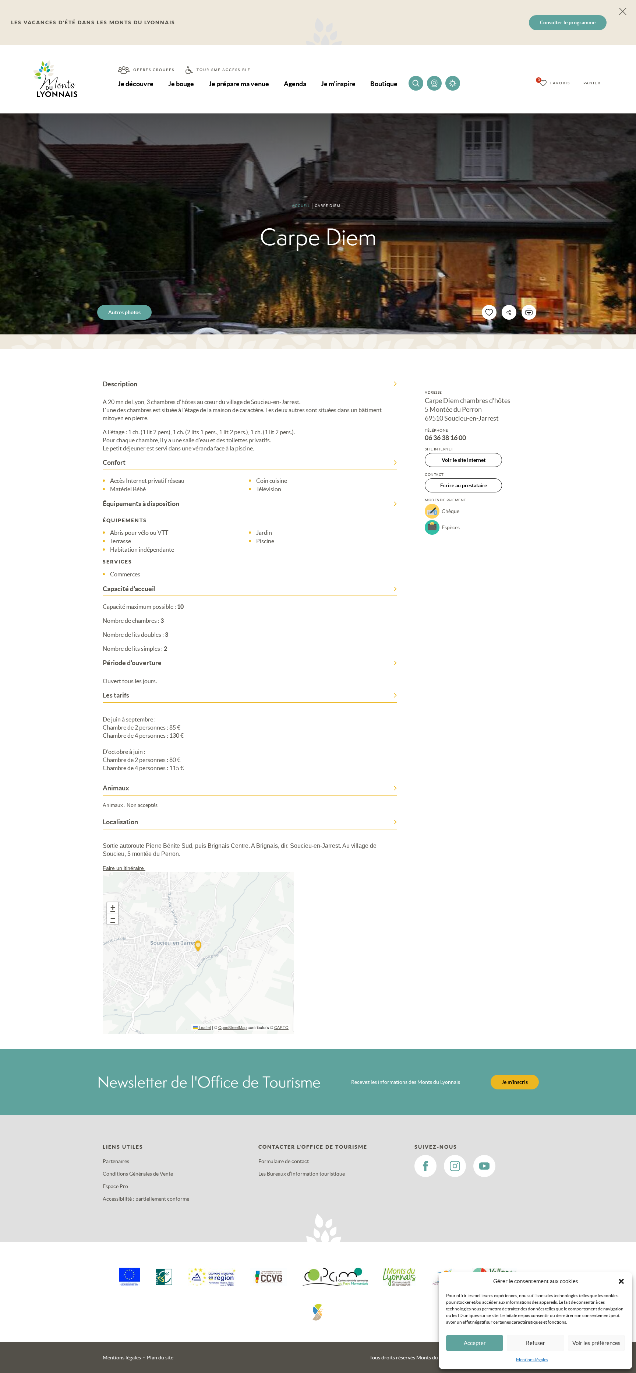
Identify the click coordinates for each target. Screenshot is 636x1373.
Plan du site (160, 1357)
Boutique (384, 84)
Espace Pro (115, 1186)
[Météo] (452, 83)
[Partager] (509, 312)
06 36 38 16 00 (445, 438)
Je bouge (181, 84)
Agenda (295, 84)
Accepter (475, 1343)
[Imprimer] (529, 312)
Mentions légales (532, 1359)
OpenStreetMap (232, 1027)
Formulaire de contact (283, 1161)
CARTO (281, 1027)
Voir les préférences (596, 1343)
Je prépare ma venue (239, 84)
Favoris (560, 83)
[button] (621, 1281)
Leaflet (204, 1027)
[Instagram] (455, 1166)
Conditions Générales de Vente (138, 1174)
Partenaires (116, 1161)
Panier (592, 83)
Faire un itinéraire (124, 868)
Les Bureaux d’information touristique (301, 1174)
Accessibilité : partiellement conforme (146, 1199)
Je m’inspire (338, 84)
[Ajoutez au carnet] (489, 312)
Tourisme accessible (224, 70)
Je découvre (135, 84)
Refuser (535, 1343)
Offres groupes (153, 70)
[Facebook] (425, 1166)
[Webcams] (434, 83)
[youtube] (484, 1166)
